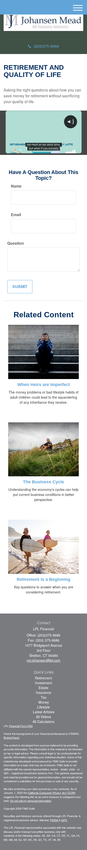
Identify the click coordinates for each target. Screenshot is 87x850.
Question (15, 243)
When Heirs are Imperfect (43, 384)
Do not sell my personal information (30, 801)
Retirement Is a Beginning (43, 579)
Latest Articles (43, 711)
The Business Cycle (43, 481)
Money (43, 702)
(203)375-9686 (46, 46)
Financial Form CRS (21, 726)
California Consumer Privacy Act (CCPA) (52, 793)
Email (16, 214)
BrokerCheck (11, 737)
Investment (43, 682)
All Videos (43, 716)
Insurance (43, 692)
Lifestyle (43, 707)
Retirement (43, 677)
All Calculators (43, 721)
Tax (43, 697)
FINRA (54, 820)
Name (16, 186)
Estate (43, 687)
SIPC (64, 820)
